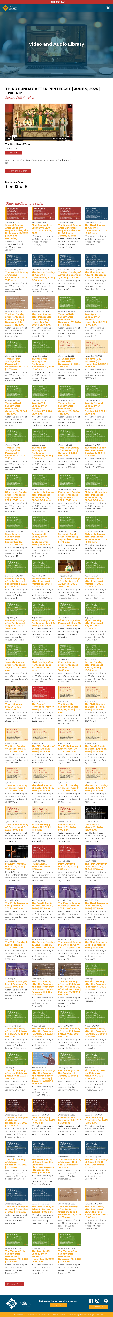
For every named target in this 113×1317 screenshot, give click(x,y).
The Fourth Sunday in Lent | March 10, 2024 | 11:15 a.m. (43, 906)
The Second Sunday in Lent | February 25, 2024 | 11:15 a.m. (43, 945)
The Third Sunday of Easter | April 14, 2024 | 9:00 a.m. (69, 788)
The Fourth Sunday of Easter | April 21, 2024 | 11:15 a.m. (96, 749)
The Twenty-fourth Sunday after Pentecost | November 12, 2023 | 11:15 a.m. (69, 1256)
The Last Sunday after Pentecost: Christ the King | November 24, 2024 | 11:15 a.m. (15, 319)
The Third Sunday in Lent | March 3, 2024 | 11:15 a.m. (96, 906)
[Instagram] (97, 1301)
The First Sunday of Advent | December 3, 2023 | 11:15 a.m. (16, 1209)
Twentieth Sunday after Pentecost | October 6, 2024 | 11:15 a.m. (95, 451)
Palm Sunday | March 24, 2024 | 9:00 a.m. (68, 866)
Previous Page (14, 1284)
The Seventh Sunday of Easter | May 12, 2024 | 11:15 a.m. (69, 708)
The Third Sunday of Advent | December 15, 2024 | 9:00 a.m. (96, 229)
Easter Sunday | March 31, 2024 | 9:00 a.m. (67, 827)
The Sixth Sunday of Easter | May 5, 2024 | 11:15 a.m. (95, 707)
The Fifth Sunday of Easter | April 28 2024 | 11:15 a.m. (43, 749)
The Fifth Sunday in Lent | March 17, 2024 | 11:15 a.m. (96, 866)
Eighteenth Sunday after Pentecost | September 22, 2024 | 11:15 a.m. (69, 496)
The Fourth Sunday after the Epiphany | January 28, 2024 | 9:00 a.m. (69, 1032)
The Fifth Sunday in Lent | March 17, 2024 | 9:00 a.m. (16, 906)
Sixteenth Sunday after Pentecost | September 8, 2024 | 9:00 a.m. (96, 538)
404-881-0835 (52, 1315)
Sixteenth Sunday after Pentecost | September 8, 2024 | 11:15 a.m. (69, 538)
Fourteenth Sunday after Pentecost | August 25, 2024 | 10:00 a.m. (43, 582)
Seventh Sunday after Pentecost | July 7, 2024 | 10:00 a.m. (16, 666)
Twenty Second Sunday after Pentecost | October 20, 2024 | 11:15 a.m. (69, 408)
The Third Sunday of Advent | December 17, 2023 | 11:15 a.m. (16, 1163)
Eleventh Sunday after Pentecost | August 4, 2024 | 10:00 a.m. (15, 624)
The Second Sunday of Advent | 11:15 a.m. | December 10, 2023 (69, 1163)
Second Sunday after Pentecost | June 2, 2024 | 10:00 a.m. (95, 666)
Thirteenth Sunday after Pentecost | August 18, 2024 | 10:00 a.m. (69, 582)
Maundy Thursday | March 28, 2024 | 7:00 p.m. (16, 866)
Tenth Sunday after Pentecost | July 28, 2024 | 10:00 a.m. (43, 623)
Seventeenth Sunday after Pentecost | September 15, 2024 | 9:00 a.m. (41, 539)
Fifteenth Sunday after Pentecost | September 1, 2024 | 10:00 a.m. (16, 582)
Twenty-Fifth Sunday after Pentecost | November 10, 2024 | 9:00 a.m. (43, 364)
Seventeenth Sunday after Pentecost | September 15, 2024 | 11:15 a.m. (14, 539)
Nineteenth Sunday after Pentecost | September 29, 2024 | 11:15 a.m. (16, 496)
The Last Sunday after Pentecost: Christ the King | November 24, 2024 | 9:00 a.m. (41, 319)
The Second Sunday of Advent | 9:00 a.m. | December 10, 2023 (96, 1163)
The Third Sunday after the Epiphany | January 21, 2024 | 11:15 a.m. (96, 1032)
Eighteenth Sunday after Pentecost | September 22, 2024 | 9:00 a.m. (96, 496)
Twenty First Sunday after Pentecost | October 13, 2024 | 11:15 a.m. (15, 453)
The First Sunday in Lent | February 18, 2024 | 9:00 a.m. (16, 984)
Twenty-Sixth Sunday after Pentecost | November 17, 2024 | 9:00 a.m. (96, 319)
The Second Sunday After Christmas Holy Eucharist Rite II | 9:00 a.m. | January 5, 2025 (69, 230)
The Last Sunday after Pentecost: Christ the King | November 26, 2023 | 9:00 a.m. (96, 1211)
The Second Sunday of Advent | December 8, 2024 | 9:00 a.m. (43, 276)
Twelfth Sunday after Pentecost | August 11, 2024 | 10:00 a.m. (95, 582)
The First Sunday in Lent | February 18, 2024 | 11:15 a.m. (96, 945)
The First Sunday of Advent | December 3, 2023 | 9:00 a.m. (43, 1209)
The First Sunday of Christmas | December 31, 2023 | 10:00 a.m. (16, 1121)
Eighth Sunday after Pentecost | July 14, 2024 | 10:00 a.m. (95, 624)
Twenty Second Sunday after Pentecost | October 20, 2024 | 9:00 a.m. (96, 408)
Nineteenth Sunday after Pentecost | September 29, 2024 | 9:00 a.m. (43, 496)
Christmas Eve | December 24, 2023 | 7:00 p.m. (43, 1120)
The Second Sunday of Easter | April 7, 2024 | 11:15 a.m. (96, 788)
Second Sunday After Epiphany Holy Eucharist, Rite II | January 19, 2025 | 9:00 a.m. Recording (16, 232)
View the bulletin (18, 171)
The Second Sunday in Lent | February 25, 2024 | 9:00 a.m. (69, 945)
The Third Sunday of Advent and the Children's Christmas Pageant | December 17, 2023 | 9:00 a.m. (43, 1166)
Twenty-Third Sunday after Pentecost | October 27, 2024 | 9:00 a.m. (42, 408)
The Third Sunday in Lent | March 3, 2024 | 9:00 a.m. (16, 945)
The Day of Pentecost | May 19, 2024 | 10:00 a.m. (43, 707)
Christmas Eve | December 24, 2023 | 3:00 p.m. (96, 1120)
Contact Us (98, 1307)
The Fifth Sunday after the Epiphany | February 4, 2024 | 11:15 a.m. (96, 985)
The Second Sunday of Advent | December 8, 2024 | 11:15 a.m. (16, 276)
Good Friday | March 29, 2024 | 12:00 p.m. (94, 827)
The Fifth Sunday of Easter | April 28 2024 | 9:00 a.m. (69, 749)
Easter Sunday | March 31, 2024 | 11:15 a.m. (41, 827)
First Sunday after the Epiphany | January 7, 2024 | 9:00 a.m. (95, 1074)
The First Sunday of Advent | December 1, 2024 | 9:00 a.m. (96, 275)
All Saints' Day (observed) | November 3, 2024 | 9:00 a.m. (96, 362)
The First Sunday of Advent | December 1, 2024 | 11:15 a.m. (69, 275)
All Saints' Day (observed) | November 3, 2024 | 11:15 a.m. (69, 362)
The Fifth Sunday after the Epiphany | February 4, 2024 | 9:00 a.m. (16, 1032)
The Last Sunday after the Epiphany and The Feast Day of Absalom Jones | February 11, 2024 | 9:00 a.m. (69, 988)
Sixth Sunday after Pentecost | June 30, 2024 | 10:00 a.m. (42, 666)
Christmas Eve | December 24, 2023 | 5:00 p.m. (69, 1120)
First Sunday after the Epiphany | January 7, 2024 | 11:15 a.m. (68, 1074)
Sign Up (59, 1305)
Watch (13, 152)
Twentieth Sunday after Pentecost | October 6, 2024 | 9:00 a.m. (68, 451)
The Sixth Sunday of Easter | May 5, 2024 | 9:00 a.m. (15, 749)
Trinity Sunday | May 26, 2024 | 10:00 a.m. (14, 707)
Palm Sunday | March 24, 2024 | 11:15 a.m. (41, 866)
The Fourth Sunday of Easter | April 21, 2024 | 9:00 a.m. (16, 788)
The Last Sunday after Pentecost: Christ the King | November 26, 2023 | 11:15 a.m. (69, 1211)
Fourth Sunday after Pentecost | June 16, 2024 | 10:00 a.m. (68, 666)
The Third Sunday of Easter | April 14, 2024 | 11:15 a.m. (43, 788)
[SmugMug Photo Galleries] (106, 1301)
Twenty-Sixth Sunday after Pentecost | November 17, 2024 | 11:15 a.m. (69, 319)
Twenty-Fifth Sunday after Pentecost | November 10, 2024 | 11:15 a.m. (16, 364)
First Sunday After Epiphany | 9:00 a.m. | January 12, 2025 (42, 229)
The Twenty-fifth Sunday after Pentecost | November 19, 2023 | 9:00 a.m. (43, 1256)
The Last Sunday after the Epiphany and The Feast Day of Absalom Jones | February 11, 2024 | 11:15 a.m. (43, 988)
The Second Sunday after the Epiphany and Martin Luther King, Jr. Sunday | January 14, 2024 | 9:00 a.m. (43, 1077)
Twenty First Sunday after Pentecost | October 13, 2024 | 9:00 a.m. (42, 453)
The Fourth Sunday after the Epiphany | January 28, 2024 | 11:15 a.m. (43, 1032)
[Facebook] (91, 1301)
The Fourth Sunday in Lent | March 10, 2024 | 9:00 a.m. (69, 906)
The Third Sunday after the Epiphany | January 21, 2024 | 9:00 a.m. (16, 1074)
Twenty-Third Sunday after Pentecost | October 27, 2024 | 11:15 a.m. (16, 408)
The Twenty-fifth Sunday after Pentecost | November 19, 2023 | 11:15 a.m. (16, 1256)
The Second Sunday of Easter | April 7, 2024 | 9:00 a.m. (16, 827)
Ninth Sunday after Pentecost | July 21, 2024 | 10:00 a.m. (69, 623)
